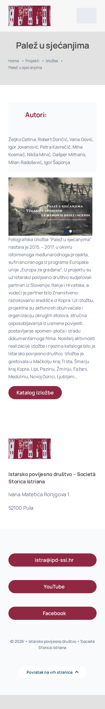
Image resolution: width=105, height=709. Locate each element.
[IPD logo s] (29, 8)
